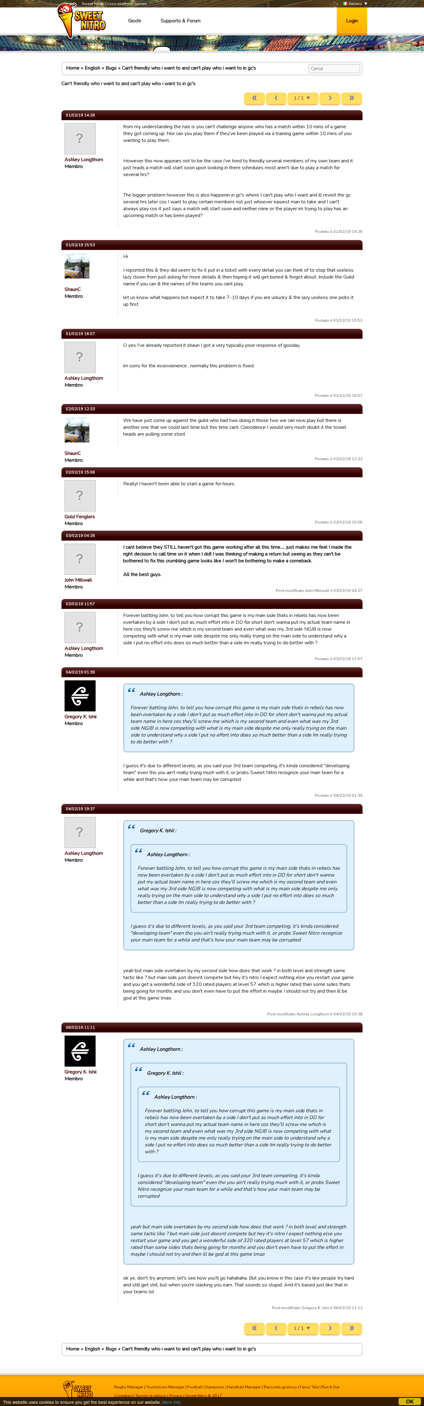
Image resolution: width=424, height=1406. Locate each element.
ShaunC (73, 289)
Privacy (176, 1396)
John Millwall (78, 580)
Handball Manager (244, 1387)
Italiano (355, 4)
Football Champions (205, 1387)
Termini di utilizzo (150, 1396)
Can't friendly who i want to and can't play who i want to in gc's (189, 68)
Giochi (134, 20)
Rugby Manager (128, 1387)
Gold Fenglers (80, 516)
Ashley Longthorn (84, 159)
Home (72, 68)
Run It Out (330, 1387)
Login (352, 20)
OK (410, 1401)
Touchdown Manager (165, 1387)
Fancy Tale (309, 1387)
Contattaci (123, 1396)
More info (171, 1402)
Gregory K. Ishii (81, 716)
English (92, 68)
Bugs (111, 68)
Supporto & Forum (181, 20)
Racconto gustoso (280, 1387)
